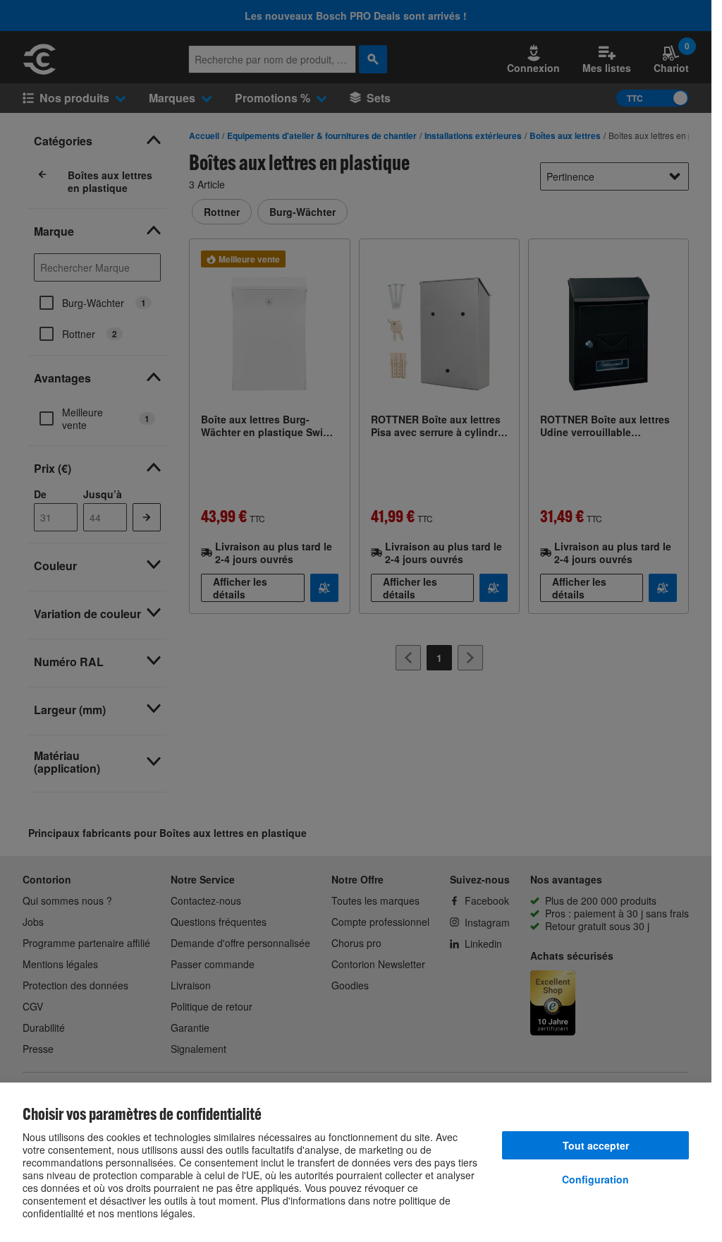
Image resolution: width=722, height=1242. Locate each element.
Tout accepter (596, 1145)
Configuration (595, 1179)
